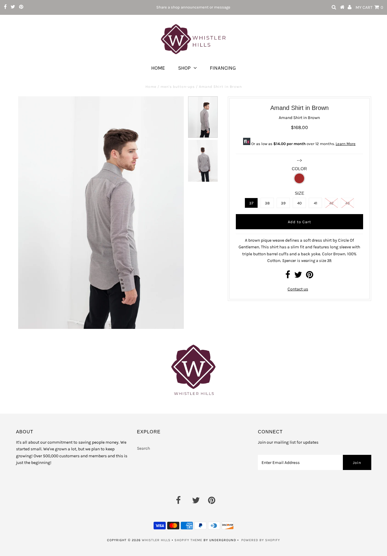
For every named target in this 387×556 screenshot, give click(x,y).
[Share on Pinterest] (309, 276)
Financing (223, 68)
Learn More (346, 143)
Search (143, 448)
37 (251, 203)
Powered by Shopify (260, 540)
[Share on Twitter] (298, 276)
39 (283, 203)
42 (331, 203)
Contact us (298, 289)
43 (347, 203)
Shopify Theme (188, 540)
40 (299, 203)
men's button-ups (178, 86)
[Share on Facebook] (287, 276)
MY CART (369, 7)
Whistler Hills (156, 540)
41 (315, 203)
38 (267, 203)
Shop (184, 68)
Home (158, 68)
